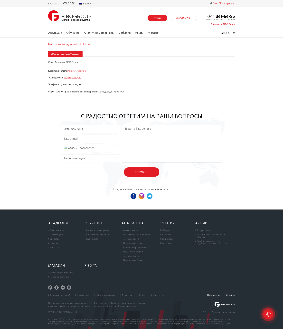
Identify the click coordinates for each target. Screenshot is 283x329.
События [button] (125, 33)
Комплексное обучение (97, 234)
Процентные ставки (133, 251)
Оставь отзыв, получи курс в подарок (211, 235)
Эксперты (54, 239)
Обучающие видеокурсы (62, 272)
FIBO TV (229, 33)
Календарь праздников (134, 247)
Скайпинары (166, 239)
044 (221, 16)
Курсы (157, 18)
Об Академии (57, 230)
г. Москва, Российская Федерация (65, 54)
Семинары (165, 234)
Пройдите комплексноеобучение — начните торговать (212, 242)
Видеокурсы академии (97, 230)
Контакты (53, 3)
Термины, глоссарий (60, 295)
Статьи (142, 295)
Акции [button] (139, 33)
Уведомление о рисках (223, 312)
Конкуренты (159, 295)
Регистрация (227, 3)
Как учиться (92, 239)
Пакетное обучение (59, 277)
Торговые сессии (131, 239)
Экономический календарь (136, 234)
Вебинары (165, 230)
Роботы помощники (105, 295)
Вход (215, 3)
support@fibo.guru (72, 77)
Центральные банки (133, 243)
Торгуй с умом (204, 230)
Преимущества (57, 234)
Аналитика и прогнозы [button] (99, 33)
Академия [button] (55, 33)
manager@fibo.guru (76, 71)
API (204, 312)
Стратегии (127, 295)
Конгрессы (165, 243)
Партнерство (213, 295)
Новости (54, 243)
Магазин (154, 33)
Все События (183, 17)
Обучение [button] (72, 33)
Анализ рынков (130, 230)
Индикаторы (83, 295)
